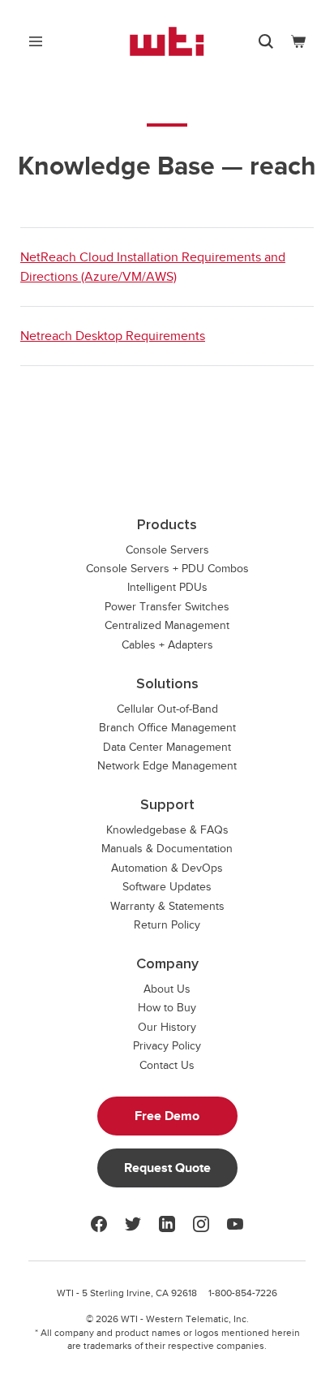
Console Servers (167, 550)
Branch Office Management (167, 728)
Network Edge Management (167, 766)
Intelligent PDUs (167, 587)
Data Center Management (167, 747)
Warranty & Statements (167, 906)
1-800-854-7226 (242, 1293)
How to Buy (167, 1008)
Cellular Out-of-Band (167, 709)
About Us (167, 989)
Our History (167, 1027)
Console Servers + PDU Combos (167, 568)
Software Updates (167, 887)
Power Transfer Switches (167, 607)
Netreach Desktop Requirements (112, 336)
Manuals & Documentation (167, 848)
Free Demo (167, 1116)
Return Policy (167, 925)
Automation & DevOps (167, 868)
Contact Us (167, 1065)
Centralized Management (167, 625)
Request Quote (167, 1168)
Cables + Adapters (167, 645)
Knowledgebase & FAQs (167, 830)
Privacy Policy (167, 1046)
